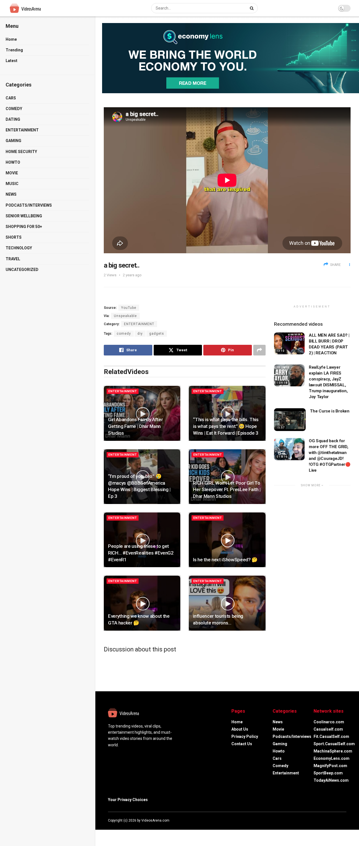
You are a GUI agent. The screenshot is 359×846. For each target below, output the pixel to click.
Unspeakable (125, 316)
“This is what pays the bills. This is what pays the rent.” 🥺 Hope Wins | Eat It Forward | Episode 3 (225, 426)
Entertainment (22, 130)
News (11, 194)
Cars (11, 98)
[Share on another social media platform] (259, 350)
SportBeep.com (328, 773)
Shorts (14, 237)
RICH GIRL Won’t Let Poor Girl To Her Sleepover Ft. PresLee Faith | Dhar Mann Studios (227, 489)
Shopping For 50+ (24, 226)
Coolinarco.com (329, 722)
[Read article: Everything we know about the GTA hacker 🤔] (142, 603)
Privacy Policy (244, 736)
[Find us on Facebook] (322, 820)
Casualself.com (328, 729)
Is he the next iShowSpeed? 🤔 (225, 559)
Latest (11, 60)
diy (140, 334)
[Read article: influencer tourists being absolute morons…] (227, 603)
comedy (124, 334)
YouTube (128, 308)
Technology (19, 248)
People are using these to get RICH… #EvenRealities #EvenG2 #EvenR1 (140, 552)
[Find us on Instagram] (337, 820)
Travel (13, 259)
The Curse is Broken (329, 411)
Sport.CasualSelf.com (334, 744)
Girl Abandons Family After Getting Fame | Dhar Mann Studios (135, 426)
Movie (12, 173)
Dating (13, 119)
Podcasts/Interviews (29, 205)
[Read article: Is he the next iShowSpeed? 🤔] (227, 539)
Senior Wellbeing (24, 216)
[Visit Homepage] (35, 8)
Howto (13, 162)
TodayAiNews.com (331, 780)
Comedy (14, 108)
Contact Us (241, 744)
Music (12, 183)
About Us (239, 729)
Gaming (13, 140)
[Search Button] (252, 8)
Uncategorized (22, 269)
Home (11, 39)
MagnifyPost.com (330, 765)
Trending (14, 50)
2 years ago (132, 275)
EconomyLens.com (331, 758)
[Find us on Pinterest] (344, 820)
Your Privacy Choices (128, 799)
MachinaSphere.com (333, 751)
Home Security (21, 151)
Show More (311, 485)
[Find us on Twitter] (329, 820)
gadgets (156, 334)
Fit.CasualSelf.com (331, 736)
